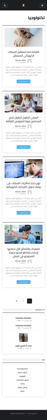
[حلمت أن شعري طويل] (23, 337)
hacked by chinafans (23, 318)
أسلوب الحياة (22, 372)
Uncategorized (22, 368)
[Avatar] (29, 61)
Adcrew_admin (20, 61)
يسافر (22, 391)
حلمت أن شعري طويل (23, 345)
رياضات (22, 383)
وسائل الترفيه (22, 387)
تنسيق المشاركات (22, 380)
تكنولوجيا (22, 376)
